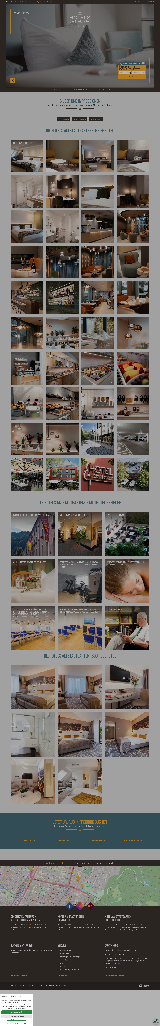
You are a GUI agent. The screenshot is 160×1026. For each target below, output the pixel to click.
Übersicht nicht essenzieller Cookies (16, 1020)
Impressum (23, 1023)
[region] (16, 1003)
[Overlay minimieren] (30, 996)
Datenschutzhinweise (12, 1023)
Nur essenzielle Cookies (17, 1016)
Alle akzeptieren (15, 1012)
